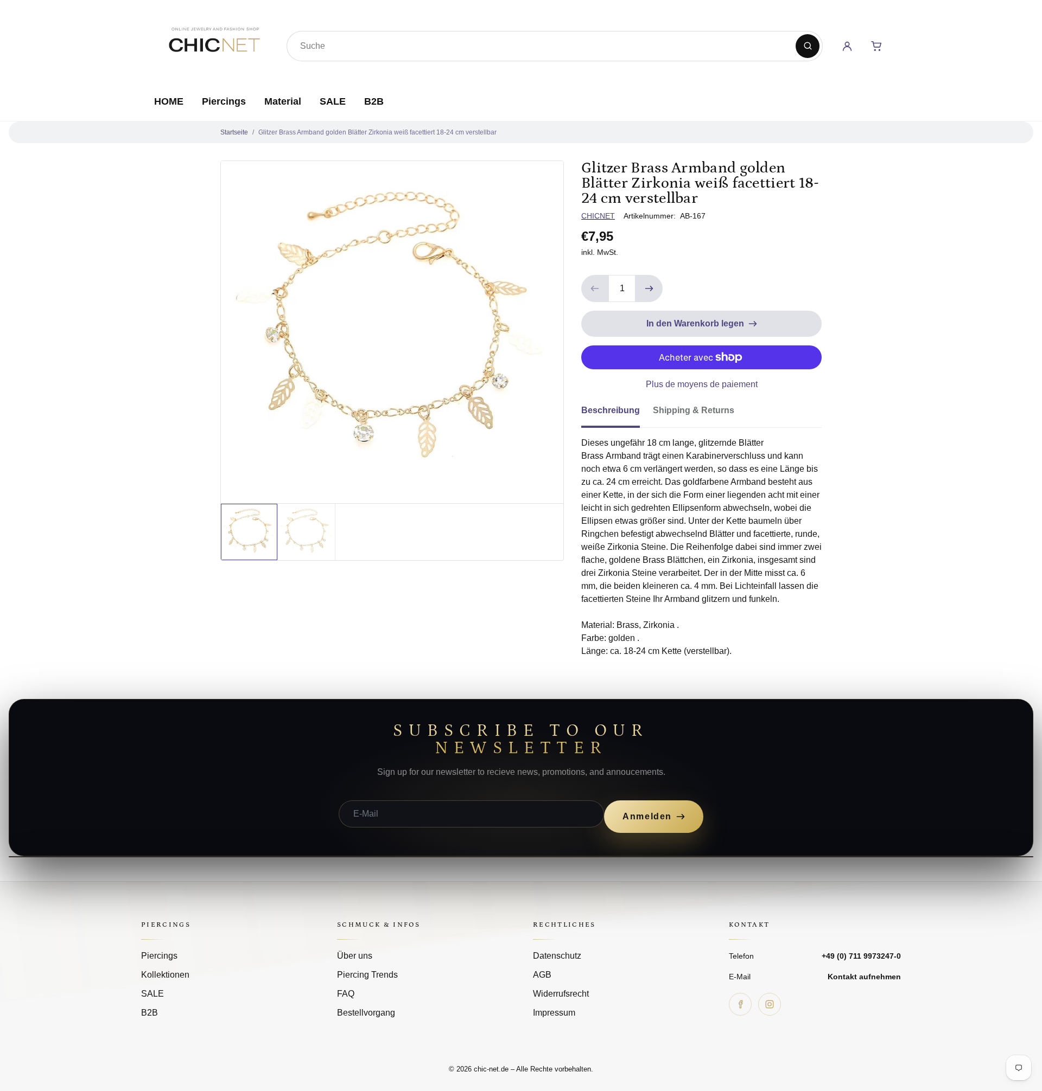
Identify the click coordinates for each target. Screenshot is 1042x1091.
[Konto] (847, 46)
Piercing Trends (367, 974)
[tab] (617, 414)
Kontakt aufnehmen (864, 976)
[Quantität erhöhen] (649, 288)
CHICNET (598, 215)
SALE (333, 101)
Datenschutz (557, 955)
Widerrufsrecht (561, 993)
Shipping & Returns (693, 410)
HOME (168, 101)
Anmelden (647, 816)
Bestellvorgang (366, 1012)
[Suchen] (807, 46)
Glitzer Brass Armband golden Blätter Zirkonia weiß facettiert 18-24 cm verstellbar (377, 132)
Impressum (554, 1012)
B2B (374, 101)
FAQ (345, 993)
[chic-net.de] (214, 44)
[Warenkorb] (876, 46)
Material (282, 101)
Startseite (234, 132)
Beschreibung (610, 410)
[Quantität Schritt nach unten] (594, 288)
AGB (542, 974)
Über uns (354, 955)
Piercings (224, 101)
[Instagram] (769, 1004)
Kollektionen (165, 974)
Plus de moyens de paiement (702, 384)
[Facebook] (740, 1004)
